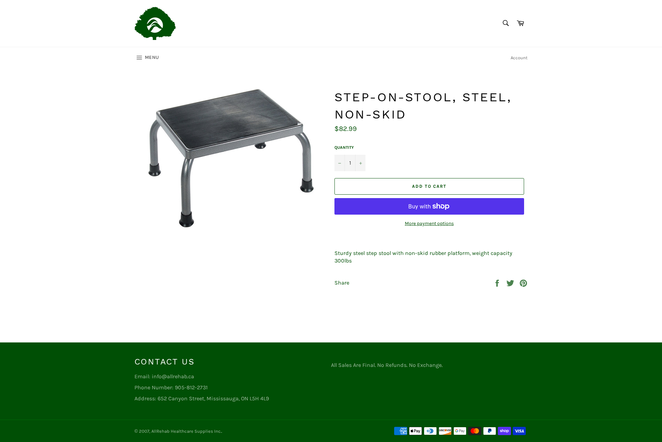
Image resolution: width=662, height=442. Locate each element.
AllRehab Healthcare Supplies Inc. (186, 431)
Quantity (344, 147)
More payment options (429, 223)
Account (519, 57)
